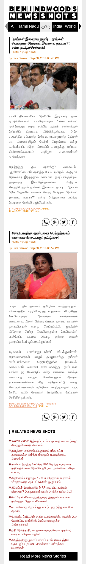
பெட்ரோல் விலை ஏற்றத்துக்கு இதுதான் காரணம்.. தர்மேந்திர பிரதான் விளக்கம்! (41, 499)
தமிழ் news (29, 51)
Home (15, 51)
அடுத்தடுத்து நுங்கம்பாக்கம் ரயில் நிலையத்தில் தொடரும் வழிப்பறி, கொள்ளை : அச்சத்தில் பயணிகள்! (40, 543)
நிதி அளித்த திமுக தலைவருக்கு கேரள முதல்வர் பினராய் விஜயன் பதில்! (41, 532)
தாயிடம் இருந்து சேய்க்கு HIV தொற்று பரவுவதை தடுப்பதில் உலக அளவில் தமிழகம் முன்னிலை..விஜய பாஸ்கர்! (43, 468)
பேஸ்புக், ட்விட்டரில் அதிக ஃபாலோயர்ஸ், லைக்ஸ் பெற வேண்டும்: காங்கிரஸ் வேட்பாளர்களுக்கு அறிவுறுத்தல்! (44, 520)
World (70, 26)
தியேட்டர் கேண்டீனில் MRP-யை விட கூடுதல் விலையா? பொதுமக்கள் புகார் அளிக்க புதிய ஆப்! (41, 489)
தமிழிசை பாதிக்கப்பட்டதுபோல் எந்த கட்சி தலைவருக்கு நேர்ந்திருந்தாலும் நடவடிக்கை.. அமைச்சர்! (38, 454)
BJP (35, 406)
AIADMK (35, 208)
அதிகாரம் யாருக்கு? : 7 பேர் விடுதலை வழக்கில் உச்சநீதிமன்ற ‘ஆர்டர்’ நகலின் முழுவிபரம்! (41, 480)
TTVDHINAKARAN (19, 208)
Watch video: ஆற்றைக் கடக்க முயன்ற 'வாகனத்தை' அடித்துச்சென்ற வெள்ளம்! (44, 443)
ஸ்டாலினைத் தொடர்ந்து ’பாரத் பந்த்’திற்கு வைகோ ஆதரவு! (42, 509)
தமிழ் (46, 26)
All (13, 26)
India (57, 26)
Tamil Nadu (28, 26)
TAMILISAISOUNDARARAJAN (26, 403)
